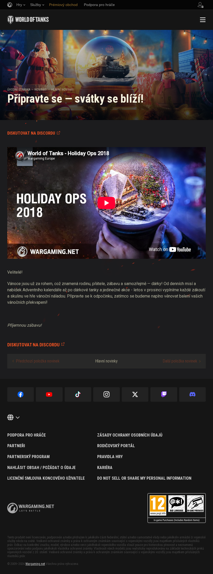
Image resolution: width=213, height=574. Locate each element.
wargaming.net (30, 508)
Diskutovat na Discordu (31, 133)
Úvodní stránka (18, 89)
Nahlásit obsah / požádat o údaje (41, 467)
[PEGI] (177, 508)
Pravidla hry (110, 456)
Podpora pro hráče (26, 435)
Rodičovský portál (116, 446)
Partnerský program (28, 456)
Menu (202, 20)
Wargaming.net (35, 564)
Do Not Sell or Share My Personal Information (144, 478)
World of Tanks (28, 20)
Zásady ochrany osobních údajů (129, 435)
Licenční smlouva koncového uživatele (46, 478)
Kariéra (104, 467)
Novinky (41, 89)
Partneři (16, 446)
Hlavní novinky (62, 89)
